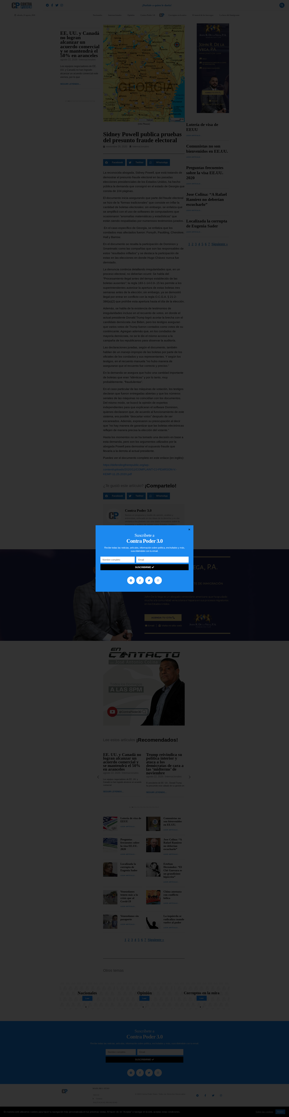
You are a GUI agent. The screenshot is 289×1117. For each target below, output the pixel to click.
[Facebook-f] (140, 580)
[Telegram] (131, 580)
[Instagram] (158, 580)
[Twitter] (149, 580)
